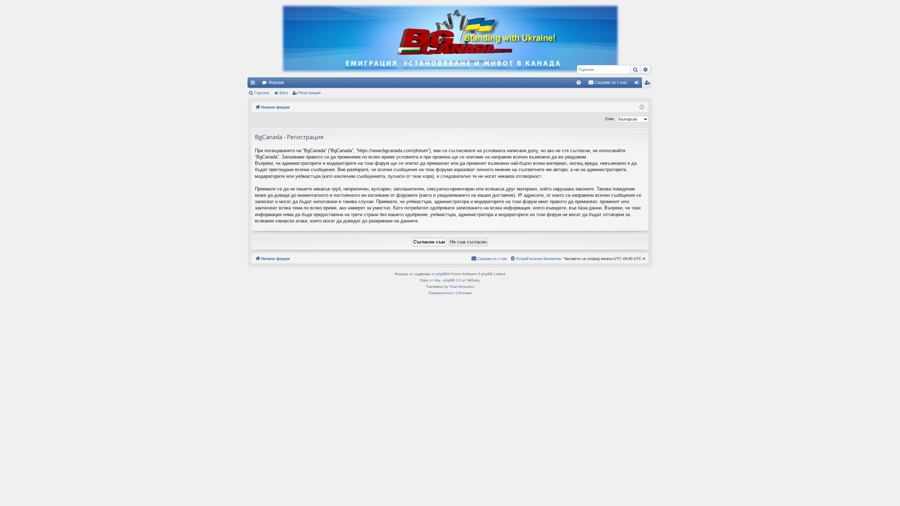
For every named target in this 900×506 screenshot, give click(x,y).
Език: (610, 119)
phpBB (442, 274)
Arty (437, 280)
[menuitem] (578, 82)
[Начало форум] (450, 38)
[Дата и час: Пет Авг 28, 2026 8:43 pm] (641, 107)
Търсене (261, 93)
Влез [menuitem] (638, 84)
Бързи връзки (254, 84)
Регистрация (309, 93)
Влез (283, 93)
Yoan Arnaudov (461, 286)
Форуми (276, 82)
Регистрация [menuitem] (648, 84)
